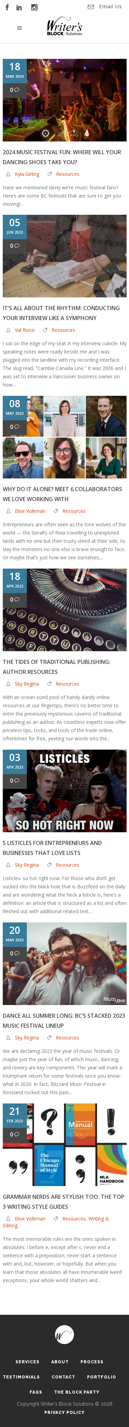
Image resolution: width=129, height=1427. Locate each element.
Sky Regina (27, 683)
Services (27, 1362)
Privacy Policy (64, 1412)
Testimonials (21, 1377)
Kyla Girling (27, 174)
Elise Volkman (30, 511)
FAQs (36, 1392)
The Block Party (76, 1392)
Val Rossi (25, 330)
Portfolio (101, 1377)
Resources (67, 174)
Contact (63, 1377)
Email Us (110, 6)
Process (92, 1362)
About (60, 1362)
